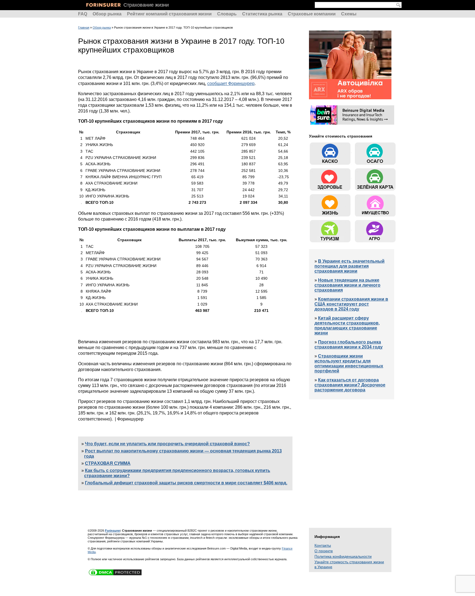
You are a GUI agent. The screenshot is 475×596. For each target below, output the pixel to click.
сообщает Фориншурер (231, 83)
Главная (83, 27)
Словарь (227, 14)
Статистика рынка (262, 14)
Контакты (322, 545)
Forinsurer (112, 530)
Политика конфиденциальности (343, 556)
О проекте (323, 551)
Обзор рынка (107, 14)
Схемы (349, 14)
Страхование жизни (146, 5)
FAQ (82, 14)
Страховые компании (312, 14)
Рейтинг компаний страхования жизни (169, 14)
